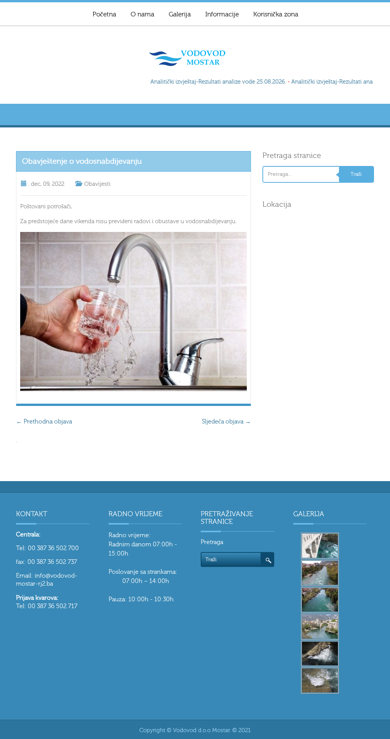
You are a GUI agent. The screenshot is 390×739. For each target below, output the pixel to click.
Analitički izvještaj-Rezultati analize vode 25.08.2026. (214, 82)
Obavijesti (97, 184)
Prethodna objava (44, 421)
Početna (104, 14)
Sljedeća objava (226, 421)
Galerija (180, 14)
